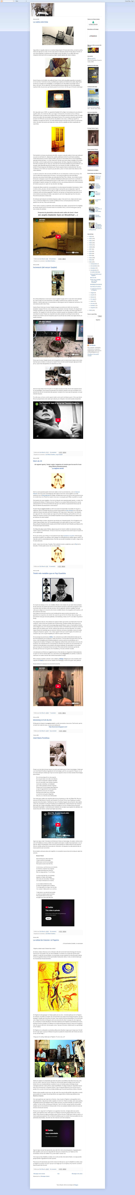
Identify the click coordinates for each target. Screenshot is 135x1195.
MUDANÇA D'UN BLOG (42, 720)
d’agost (92, 292)
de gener (93, 307)
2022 (90, 238)
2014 (90, 255)
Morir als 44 (37, 461)
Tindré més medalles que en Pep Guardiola (49, 573)
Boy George (69, 510)
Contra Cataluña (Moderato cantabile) (97, 185)
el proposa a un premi (68, 535)
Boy (76, 544)
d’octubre (93, 268)
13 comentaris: (53, 452)
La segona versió (58, 468)
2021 (90, 240)
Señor (51, 637)
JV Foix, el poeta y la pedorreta (97, 177)
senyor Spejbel (59, 454)
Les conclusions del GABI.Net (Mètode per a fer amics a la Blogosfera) (95, 226)
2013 (90, 257)
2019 (90, 245)
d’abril (92, 301)
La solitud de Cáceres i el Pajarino (46, 940)
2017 (90, 249)
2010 (90, 310)
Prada (41, 660)
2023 (90, 236)
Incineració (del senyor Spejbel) (45, 267)
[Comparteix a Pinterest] (65, 259)
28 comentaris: (52, 258)
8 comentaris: (52, 566)
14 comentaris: (53, 1169)
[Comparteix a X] (62, 259)
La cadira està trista (40, 22)
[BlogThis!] (60, 259)
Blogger (76, 1184)
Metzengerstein (46, 495)
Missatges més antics (77, 1173)
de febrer (93, 305)
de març (93, 303)
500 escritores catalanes (97, 193)
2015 (90, 253)
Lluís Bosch (92, 345)
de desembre (94, 263)
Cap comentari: (53, 731)
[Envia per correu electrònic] (59, 259)
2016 (90, 251)
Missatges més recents (39, 1173)
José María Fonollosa (50, 261)
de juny (92, 297)
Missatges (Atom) (45, 1176)
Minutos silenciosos (98, 216)
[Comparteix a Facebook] (63, 259)
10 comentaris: (53, 931)
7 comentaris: (53, 713)
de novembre (94, 265)
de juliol (93, 294)
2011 (90, 262)
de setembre (94, 270)
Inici (58, 1173)
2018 (90, 247)
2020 (90, 242)
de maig (93, 299)
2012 (90, 259)
